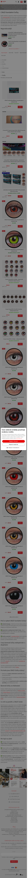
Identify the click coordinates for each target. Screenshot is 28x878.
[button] (13, 448)
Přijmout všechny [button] (13, 441)
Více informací (19, 438)
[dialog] (13, 439)
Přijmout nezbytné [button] (13, 444)
